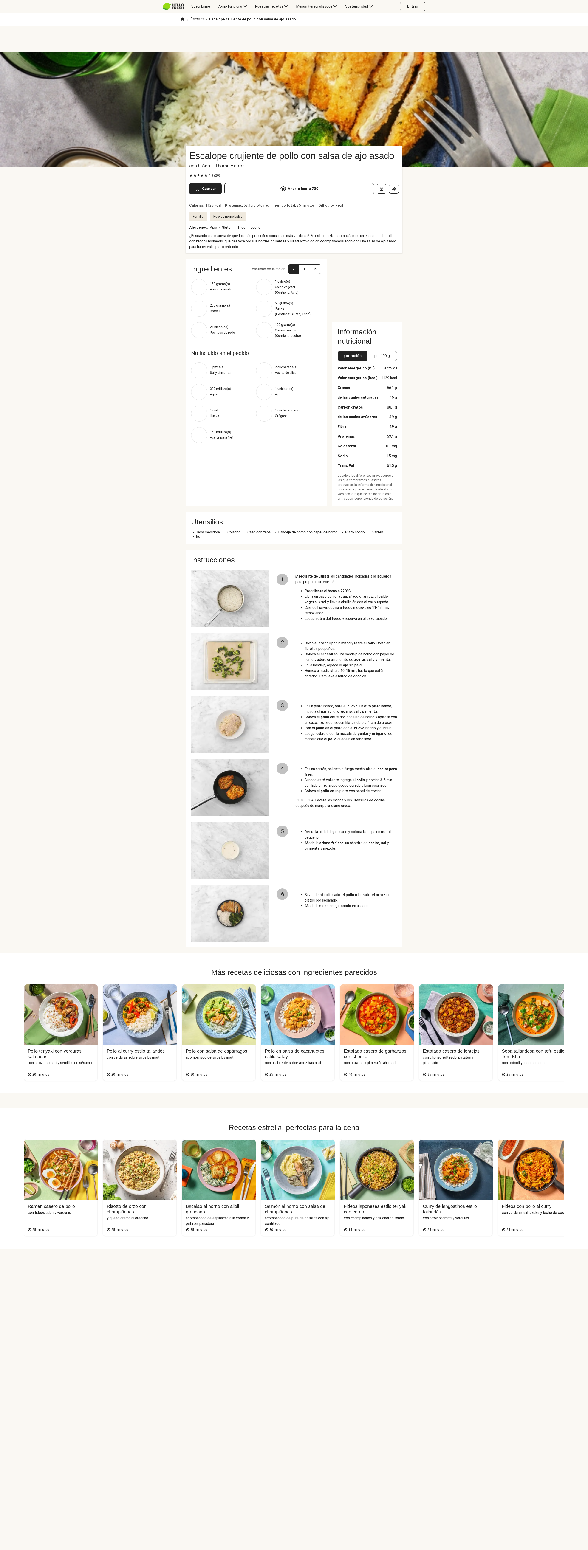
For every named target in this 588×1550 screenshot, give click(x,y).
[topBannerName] (294, 38)
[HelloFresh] (173, 6)
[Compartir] (394, 189)
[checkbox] (191, 175)
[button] (293, 269)
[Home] (182, 19)
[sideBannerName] (367, 287)
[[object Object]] (381, 189)
